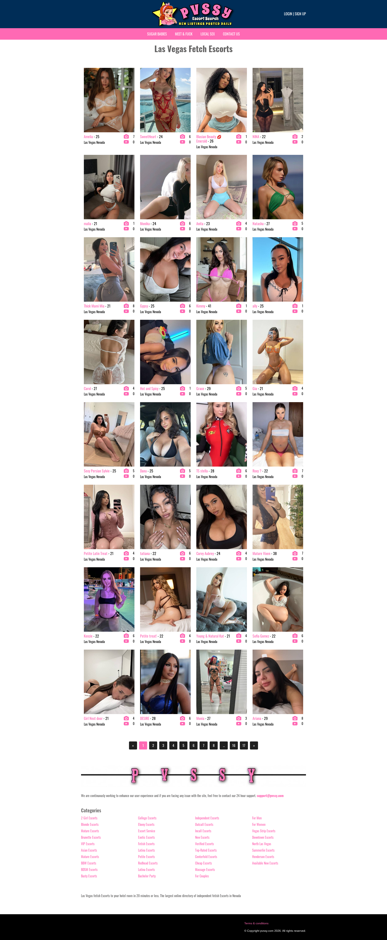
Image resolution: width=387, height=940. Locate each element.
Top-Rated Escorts (206, 850)
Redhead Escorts (148, 863)
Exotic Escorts (146, 837)
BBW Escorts (88, 863)
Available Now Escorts (265, 863)
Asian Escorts (89, 850)
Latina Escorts (146, 850)
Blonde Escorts (90, 824)
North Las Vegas (261, 843)
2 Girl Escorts (89, 818)
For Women (258, 824)
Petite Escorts (146, 856)
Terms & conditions (256, 923)
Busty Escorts (89, 876)
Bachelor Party (147, 876)
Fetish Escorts (146, 843)
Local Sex (208, 33)
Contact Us (231, 33)
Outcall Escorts (204, 824)
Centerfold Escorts (206, 856)
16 (233, 745)
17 (243, 745)
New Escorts (202, 837)
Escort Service (146, 830)
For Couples (202, 876)
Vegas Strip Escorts (263, 830)
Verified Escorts (204, 843)
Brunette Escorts (91, 837)
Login (288, 13)
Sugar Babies (157, 33)
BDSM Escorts (89, 869)
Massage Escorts (205, 869)
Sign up (300, 13)
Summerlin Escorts (263, 850)
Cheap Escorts (203, 863)
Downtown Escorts (263, 837)
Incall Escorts (203, 830)
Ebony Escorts (146, 824)
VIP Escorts (88, 843)
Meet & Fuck (183, 33)
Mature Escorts (90, 830)
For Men (257, 818)
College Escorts (147, 818)
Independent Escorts (207, 818)
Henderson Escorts (263, 856)
